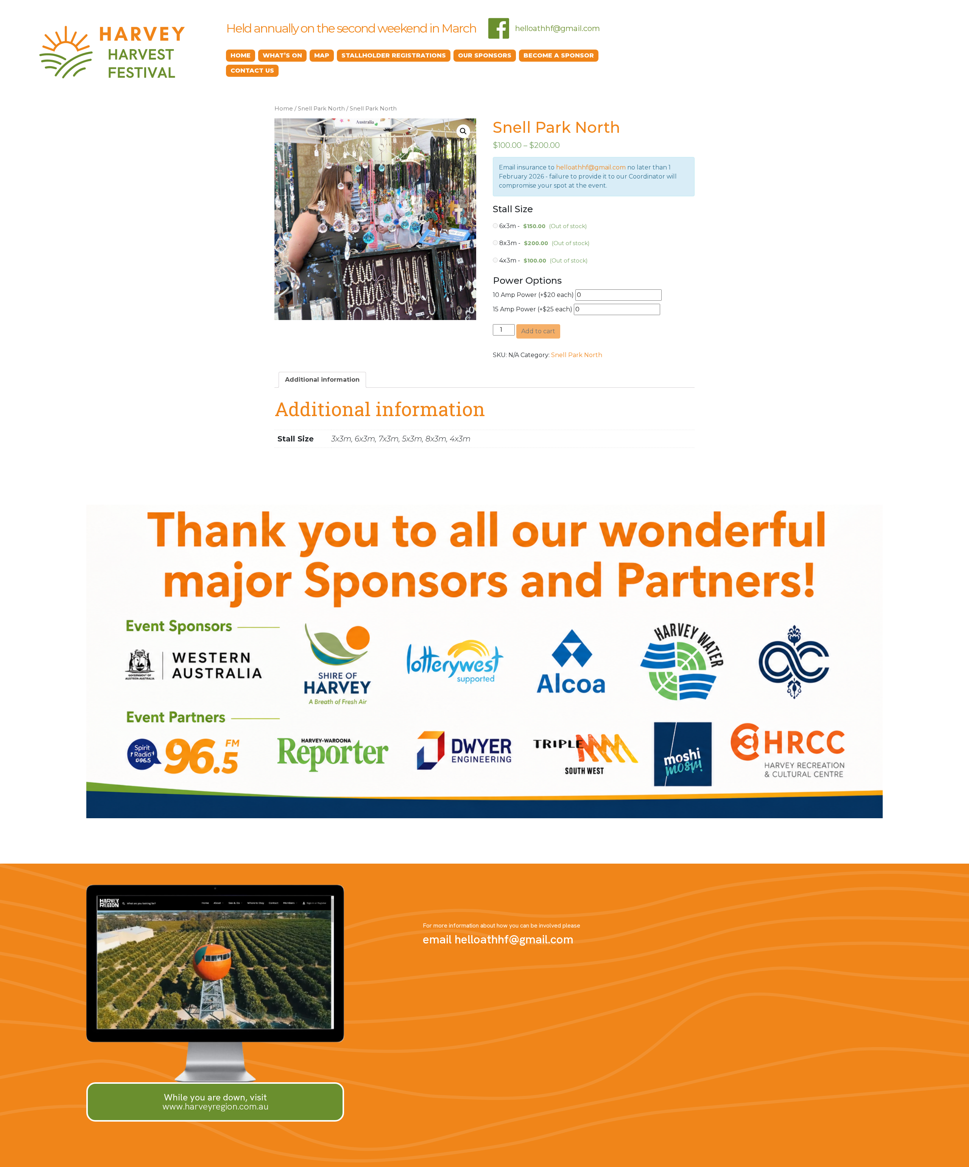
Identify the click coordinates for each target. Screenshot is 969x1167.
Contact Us (252, 70)
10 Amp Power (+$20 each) (534, 294)
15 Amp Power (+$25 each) (533, 309)
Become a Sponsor (558, 55)
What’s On (282, 55)
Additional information (322, 379)
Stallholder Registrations (393, 55)
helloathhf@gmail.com (557, 28)
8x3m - (543, 243)
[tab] (322, 380)
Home (241, 55)
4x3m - (542, 260)
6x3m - (542, 226)
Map (321, 55)
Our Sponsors (484, 55)
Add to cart (538, 331)
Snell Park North (321, 108)
